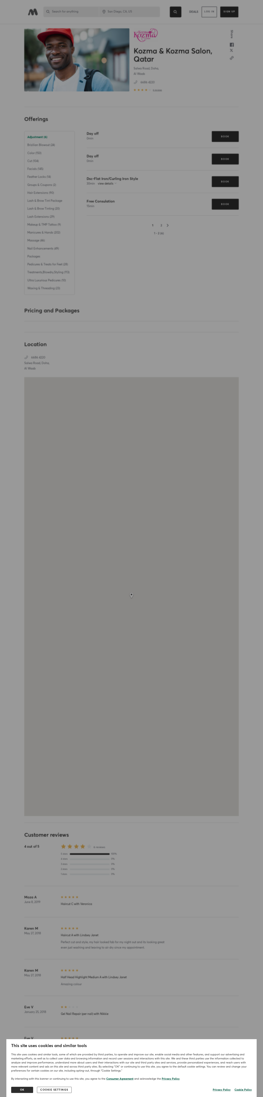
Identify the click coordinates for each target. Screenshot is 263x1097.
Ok (22, 1090)
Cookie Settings (54, 1090)
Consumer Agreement (119, 1079)
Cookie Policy (243, 1090)
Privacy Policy (171, 1079)
